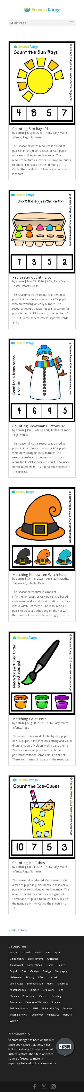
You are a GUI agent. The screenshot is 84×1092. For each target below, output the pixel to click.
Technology (36, 1014)
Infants (16, 137)
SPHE (35, 1008)
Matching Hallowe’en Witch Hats (39, 574)
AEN (48, 132)
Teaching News (18, 1014)
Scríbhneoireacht (19, 1008)
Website (67, 1014)
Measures (62, 983)
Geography (61, 971)
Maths (50, 983)
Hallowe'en (19, 583)
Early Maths (60, 132)
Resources (15, 1002)
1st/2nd (14, 952)
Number (66, 430)
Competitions (34, 965)
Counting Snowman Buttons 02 (38, 426)
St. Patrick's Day (50, 1008)
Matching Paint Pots (29, 718)
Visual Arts (53, 1014)
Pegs (26, 137)
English (14, 971)
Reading (56, 996)
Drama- (50, 965)
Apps (57, 952)
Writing (14, 1021)
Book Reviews (35, 958)
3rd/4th (26, 952)
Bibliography (17, 958)
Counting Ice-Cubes (28, 862)
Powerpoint (28, 996)
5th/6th (38, 952)
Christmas (52, 958)
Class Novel (16, 965)
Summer (35, 137)
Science (56, 1002)
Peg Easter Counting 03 (32, 277)
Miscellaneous (18, 990)
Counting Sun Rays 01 (30, 128)
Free (23, 971)
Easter (16, 286)
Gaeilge (34, 971)
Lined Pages (16, 983)
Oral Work (48, 990)
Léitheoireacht (35, 983)
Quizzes (43, 996)
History (30, 977)
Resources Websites (36, 1002)
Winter (24, 435)
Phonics (14, 996)
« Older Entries (17, 930)
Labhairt (54, 977)
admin (20, 132)
